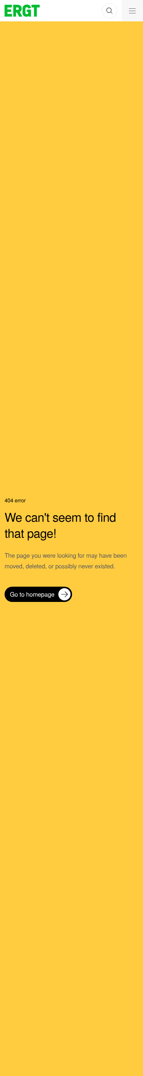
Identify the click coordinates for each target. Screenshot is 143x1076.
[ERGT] (22, 11)
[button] (109, 10)
